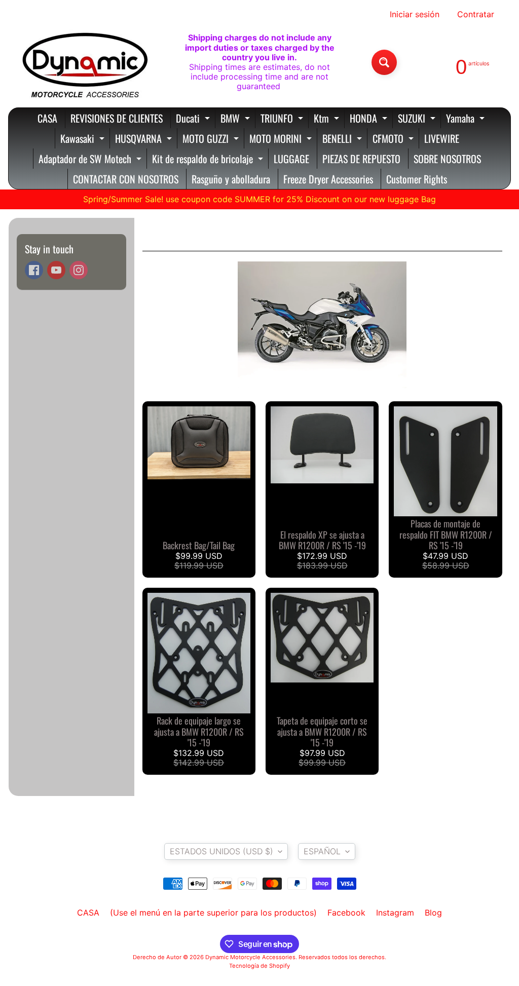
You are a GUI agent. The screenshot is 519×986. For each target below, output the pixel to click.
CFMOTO (394, 139)
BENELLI (343, 139)
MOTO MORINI (281, 139)
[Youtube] (56, 270)
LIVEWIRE (441, 138)
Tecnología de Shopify (259, 965)
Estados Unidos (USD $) (221, 851)
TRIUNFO (283, 119)
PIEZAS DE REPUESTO (361, 158)
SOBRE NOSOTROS (447, 158)
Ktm (328, 119)
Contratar (475, 14)
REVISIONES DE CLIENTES (116, 118)
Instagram (395, 912)
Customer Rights (416, 178)
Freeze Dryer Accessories (328, 178)
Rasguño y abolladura (231, 178)
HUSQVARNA (144, 139)
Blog (433, 912)
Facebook (346, 912)
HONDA (370, 119)
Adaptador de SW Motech (91, 160)
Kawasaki (83, 139)
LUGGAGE (291, 158)
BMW (236, 119)
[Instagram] (78, 270)
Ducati (194, 119)
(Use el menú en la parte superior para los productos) (213, 912)
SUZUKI (418, 119)
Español (322, 851)
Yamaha (466, 119)
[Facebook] (34, 270)
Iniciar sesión (414, 14)
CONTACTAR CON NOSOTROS (125, 178)
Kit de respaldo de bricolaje (209, 160)
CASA (47, 118)
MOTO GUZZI (211, 139)
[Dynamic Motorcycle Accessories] (84, 62)
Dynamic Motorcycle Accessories (250, 957)
